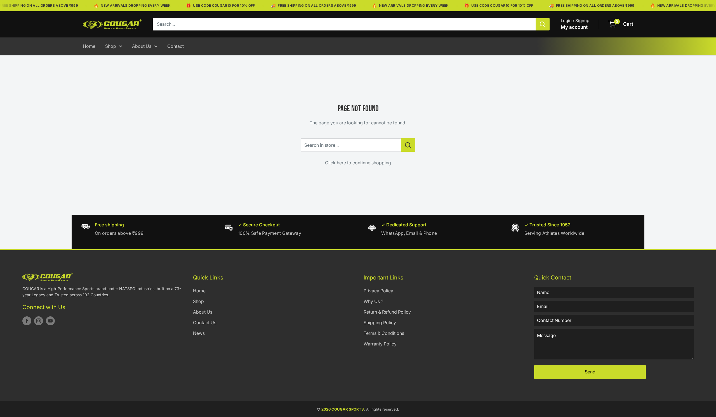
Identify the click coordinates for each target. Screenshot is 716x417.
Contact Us (204, 322)
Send (590, 372)
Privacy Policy (378, 290)
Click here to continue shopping (358, 162)
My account (574, 27)
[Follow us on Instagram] (38, 320)
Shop (110, 46)
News (199, 333)
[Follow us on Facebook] (26, 320)
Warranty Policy (380, 344)
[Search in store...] (408, 145)
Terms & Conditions (384, 333)
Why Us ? (373, 301)
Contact (175, 46)
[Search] (543, 24)
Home (89, 46)
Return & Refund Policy (387, 312)
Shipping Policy (380, 322)
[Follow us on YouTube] (50, 320)
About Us (141, 46)
